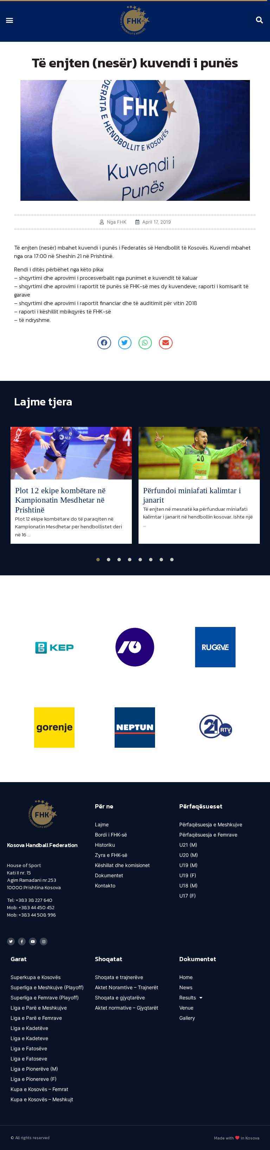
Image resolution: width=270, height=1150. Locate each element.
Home (186, 977)
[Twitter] (11, 941)
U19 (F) (187, 875)
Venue (186, 1008)
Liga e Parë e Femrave (36, 1018)
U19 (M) (188, 865)
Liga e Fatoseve (29, 1059)
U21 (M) (188, 845)
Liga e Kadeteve (29, 1038)
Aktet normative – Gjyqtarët (126, 1008)
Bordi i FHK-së (111, 835)
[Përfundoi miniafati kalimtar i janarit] (199, 453)
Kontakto (105, 885)
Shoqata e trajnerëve (119, 977)
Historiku (105, 845)
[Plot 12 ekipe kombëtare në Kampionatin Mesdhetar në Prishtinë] (71, 453)
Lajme (102, 824)
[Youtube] (33, 941)
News (185, 987)
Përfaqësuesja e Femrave (208, 835)
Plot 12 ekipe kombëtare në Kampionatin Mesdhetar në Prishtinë (60, 500)
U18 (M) (188, 885)
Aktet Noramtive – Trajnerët (126, 987)
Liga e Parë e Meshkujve (39, 1008)
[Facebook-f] (22, 941)
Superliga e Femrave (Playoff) (45, 997)
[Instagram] (43, 941)
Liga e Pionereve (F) (34, 1079)
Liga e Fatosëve (29, 1048)
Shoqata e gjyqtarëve (120, 997)
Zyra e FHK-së (111, 855)
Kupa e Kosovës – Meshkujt (42, 1099)
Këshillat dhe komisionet (122, 865)
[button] (9, 20)
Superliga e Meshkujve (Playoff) (47, 987)
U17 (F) (187, 896)
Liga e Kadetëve (29, 1028)
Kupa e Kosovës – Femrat (39, 1089)
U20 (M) (188, 855)
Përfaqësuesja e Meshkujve (210, 824)
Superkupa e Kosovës (35, 977)
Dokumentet (109, 875)
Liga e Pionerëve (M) (34, 1069)
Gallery (187, 1018)
